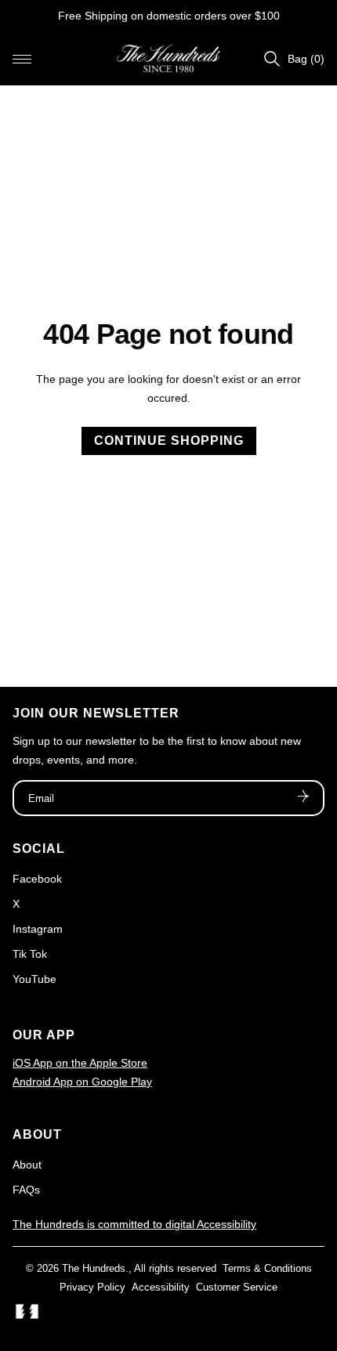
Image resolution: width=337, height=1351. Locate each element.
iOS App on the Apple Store (80, 1063)
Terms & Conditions (267, 1268)
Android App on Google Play (82, 1081)
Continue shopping (169, 440)
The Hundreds (93, 1268)
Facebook (37, 878)
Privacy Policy (92, 1287)
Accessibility (161, 1287)
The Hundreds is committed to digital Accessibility (134, 1224)
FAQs (26, 1189)
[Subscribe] (303, 798)
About (27, 1164)
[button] (22, 58)
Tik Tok (30, 954)
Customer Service (236, 1287)
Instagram (38, 929)
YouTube (34, 979)
